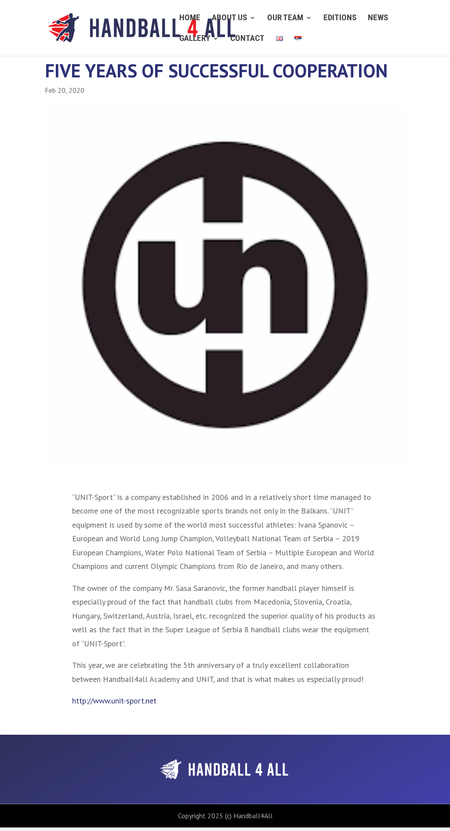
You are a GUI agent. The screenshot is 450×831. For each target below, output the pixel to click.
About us (229, 18)
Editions (339, 18)
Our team (285, 18)
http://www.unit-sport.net (114, 701)
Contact (247, 39)
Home (189, 18)
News (378, 18)
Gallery (194, 39)
